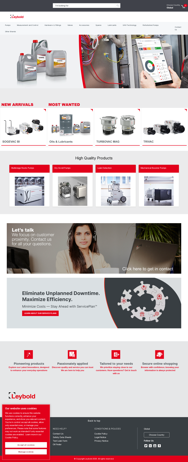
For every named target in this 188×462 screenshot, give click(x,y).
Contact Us (178, 28)
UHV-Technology (129, 25)
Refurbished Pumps (151, 25)
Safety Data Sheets (62, 437)
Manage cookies (26, 452)
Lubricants (112, 25)
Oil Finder (57, 444)
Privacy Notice (101, 441)
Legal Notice (100, 437)
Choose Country (173, 5)
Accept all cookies (26, 445)
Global (170, 7)
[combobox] (84, 5)
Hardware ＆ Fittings (53, 25)
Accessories (84, 25)
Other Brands (10, 31)
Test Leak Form (60, 441)
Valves (70, 25)
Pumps (8, 25)
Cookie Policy (100, 433)
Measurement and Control (27, 25)
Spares (98, 25)
